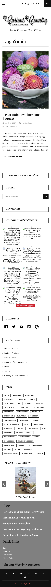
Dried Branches (38, 407)
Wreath (40, 453)
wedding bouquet (35, 445)
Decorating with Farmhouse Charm (20, 535)
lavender (19, 428)
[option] (25, 484)
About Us (6, 551)
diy (19, 403)
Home (4, 548)
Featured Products (11, 353)
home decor (38, 424)
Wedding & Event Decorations (16, 376)
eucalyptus (21, 416)
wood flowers (27, 453)
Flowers (27, 424)
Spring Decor (9, 441)
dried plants (36, 412)
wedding (21, 445)
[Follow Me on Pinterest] (25, 306)
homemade (8, 428)
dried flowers (22, 412)
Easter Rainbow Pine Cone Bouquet (20, 116)
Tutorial (7, 371)
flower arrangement (12, 424)
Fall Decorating (10, 420)
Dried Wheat (8, 416)
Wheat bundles (29, 449)
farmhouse (24, 420)
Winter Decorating (11, 453)
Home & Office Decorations (15, 362)
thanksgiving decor (25, 441)
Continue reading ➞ (12, 156)
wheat (17, 449)
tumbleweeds (9, 445)
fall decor (34, 416)
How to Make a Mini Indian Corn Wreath (23, 511)
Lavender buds (32, 428)
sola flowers (25, 437)
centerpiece (29, 395)
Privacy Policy (7, 558)
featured (36, 420)
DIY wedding (24, 407)
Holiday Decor (27, 123)
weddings (7, 449)
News (6, 367)
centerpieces (8, 399)
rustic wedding (9, 437)
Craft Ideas (22, 399)
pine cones (8, 433)
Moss (44, 428)
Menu (3, 3)
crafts (32, 399)
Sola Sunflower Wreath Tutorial (18, 517)
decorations (8, 403)
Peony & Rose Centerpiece (16, 523)
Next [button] (47, 484)
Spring (36, 437)
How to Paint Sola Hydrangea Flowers (22, 529)
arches (6, 395)
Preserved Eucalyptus (24, 433)
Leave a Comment (11, 126)
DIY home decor (9, 407)
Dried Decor (8, 412)
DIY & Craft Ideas (11, 348)
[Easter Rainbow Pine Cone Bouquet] (25, 108)
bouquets (17, 395)
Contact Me (7, 554)
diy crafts (27, 403)
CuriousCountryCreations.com (25, 584)
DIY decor (39, 403)
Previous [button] (4, 484)
